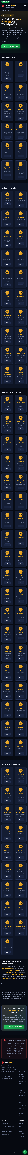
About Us (21, 1123)
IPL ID (16, 972)
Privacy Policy (22, 1129)
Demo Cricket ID (5, 1137)
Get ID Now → (5, 1)
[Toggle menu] (25, 6)
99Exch (17, 970)
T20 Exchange (7, 972)
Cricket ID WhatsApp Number (21, 1076)
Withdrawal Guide (5, 1134)
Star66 (21, 974)
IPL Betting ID (22, 1071)
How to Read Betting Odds (7, 1126)
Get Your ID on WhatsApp (10, 46)
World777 (10, 970)
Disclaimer (21, 1136)
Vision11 (12, 979)
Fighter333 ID (22, 1111)
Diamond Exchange (7, 968)
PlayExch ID (21, 1108)
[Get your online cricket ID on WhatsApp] (25, 1152)
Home (2, 10)
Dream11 (5, 979)
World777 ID (22, 1095)
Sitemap (21, 1143)
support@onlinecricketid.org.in (8, 1081)
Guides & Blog (4, 1123)
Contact (20, 1126)
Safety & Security (5, 1139)
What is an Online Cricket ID (8, 1129)
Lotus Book (14, 974)
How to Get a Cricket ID (6, 1131)
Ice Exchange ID (22, 1105)
